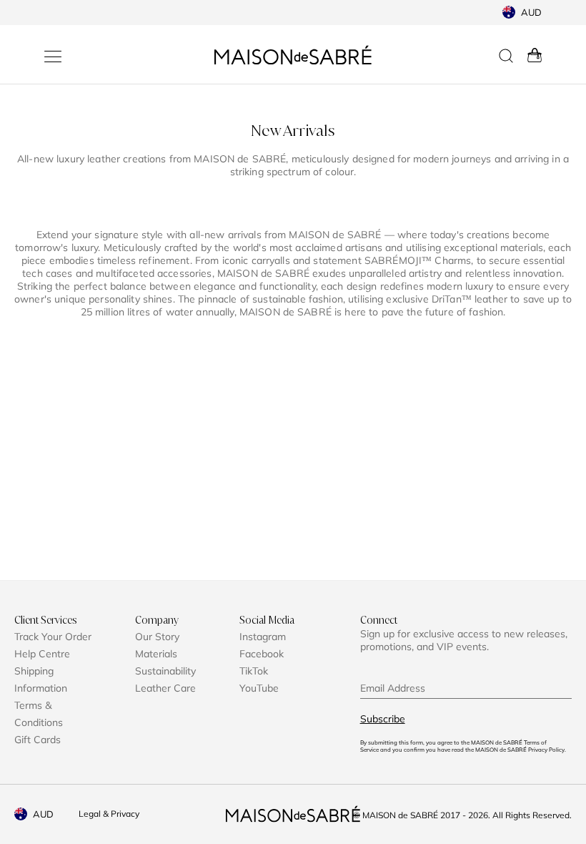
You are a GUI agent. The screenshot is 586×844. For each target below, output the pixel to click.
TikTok (253, 670)
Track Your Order (52, 636)
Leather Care (165, 688)
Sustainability (165, 670)
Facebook (261, 653)
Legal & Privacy (109, 813)
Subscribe (382, 719)
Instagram (262, 636)
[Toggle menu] (52, 56)
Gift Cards (37, 739)
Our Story (157, 636)
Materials (156, 653)
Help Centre (42, 653)
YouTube (259, 688)
